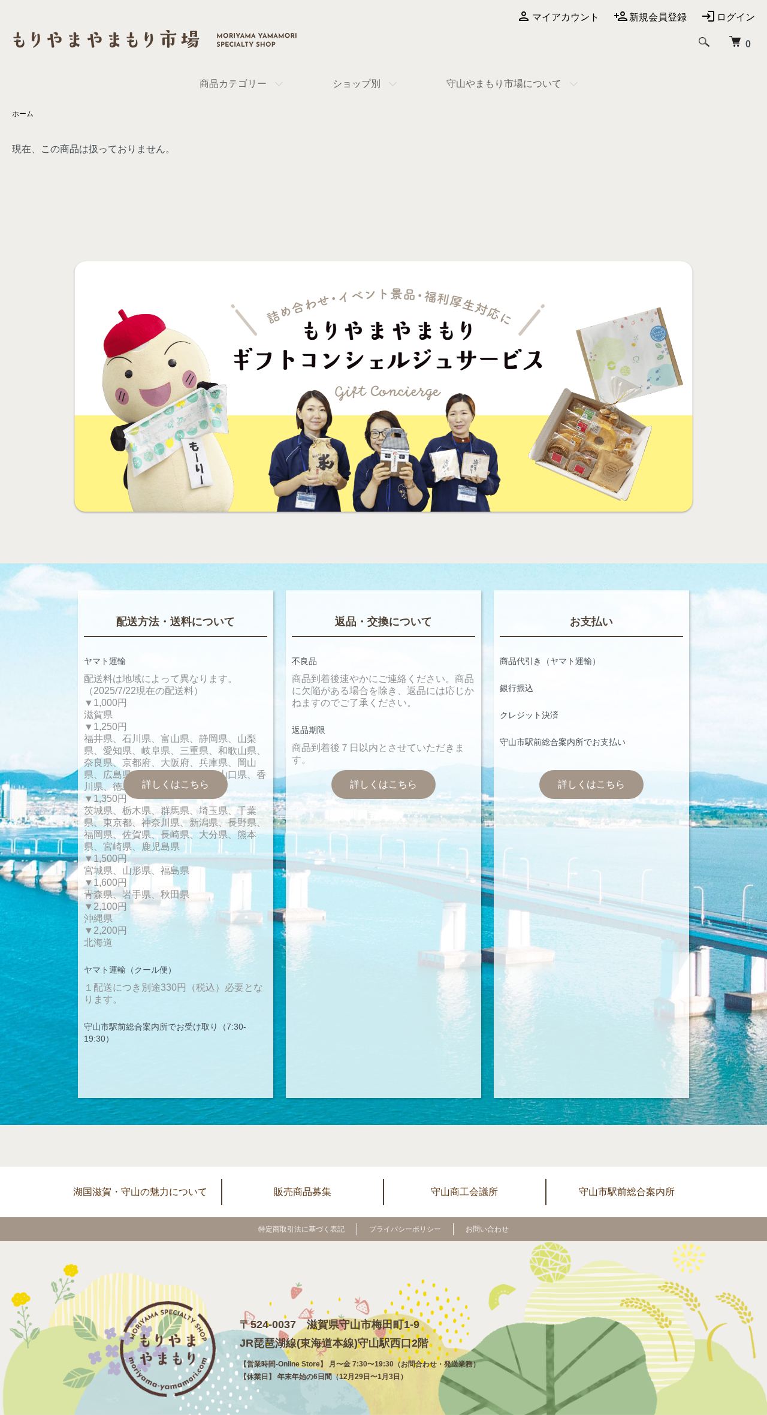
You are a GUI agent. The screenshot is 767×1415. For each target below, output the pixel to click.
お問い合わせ (487, 1229)
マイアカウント (565, 17)
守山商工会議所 (464, 1192)
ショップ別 (357, 84)
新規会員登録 (658, 17)
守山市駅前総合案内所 (627, 1192)
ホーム (23, 114)
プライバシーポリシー (405, 1229)
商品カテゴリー (233, 84)
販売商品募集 (302, 1192)
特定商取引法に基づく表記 (301, 1229)
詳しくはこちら (175, 784)
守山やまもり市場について (503, 84)
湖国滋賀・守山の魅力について (140, 1192)
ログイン (736, 17)
